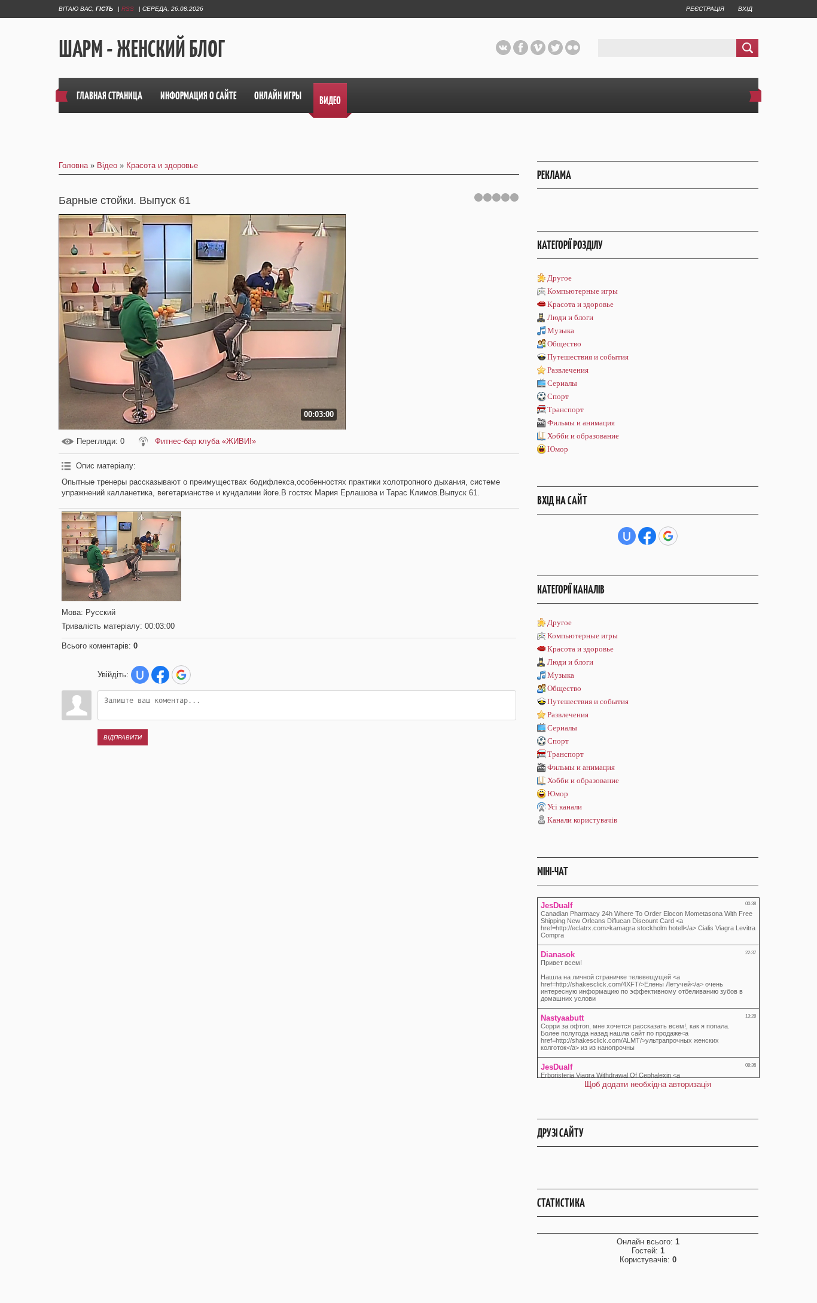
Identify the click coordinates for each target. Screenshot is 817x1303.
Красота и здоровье (162, 165)
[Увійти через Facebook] (160, 675)
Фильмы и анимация (581, 422)
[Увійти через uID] (140, 675)
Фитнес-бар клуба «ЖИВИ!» (205, 441)
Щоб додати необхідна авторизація (647, 1084)
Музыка (560, 330)
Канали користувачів (582, 819)
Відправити (122, 737)
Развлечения (568, 370)
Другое (559, 277)
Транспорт (565, 409)
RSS (127, 8)
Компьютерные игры (582, 291)
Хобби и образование (583, 435)
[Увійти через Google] (181, 674)
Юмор (557, 449)
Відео (107, 165)
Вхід (745, 8)
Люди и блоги (570, 317)
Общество (564, 343)
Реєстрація (705, 8)
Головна (73, 165)
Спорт (558, 396)
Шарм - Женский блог (142, 48)
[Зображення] (121, 556)
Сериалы (562, 383)
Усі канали (564, 806)
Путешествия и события (588, 356)
